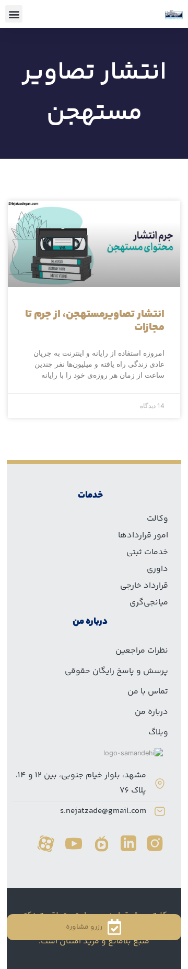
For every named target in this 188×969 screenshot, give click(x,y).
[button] (13, 14)
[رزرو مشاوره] (114, 927)
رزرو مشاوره (84, 927)
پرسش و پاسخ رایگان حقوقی (116, 671)
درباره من (151, 712)
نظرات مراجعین (141, 650)
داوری (157, 569)
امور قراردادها (143, 535)
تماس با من (147, 691)
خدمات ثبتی (147, 552)
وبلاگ (158, 732)
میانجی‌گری (149, 602)
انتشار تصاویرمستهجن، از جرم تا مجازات (94, 321)
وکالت (157, 518)
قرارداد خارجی (144, 585)
